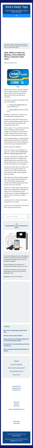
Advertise (16, 361)
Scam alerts (16, 421)
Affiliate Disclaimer (16, 435)
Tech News (16, 405)
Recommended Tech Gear (16, 371)
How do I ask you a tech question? (13, 335)
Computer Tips (16, 386)
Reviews (16, 404)
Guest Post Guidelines (16, 364)
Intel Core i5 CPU (16, 104)
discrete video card (16, 153)
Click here (10, 207)
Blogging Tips (16, 390)
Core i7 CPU (13, 109)
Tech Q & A (16, 402)
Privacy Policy (16, 374)
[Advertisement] (16, 302)
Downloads (16, 423)
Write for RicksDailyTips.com (16, 409)
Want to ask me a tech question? (16, 367)
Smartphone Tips (16, 388)
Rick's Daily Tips (16, 7)
